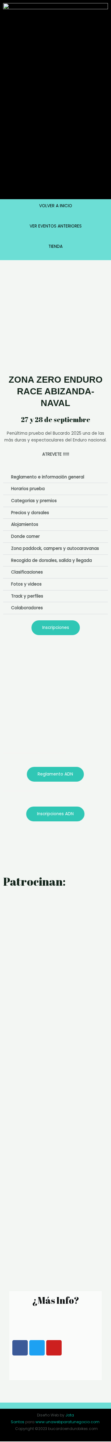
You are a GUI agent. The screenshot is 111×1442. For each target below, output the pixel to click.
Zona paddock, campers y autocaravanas (55, 548)
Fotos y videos (26, 584)
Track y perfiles (27, 596)
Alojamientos (24, 524)
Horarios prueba (28, 489)
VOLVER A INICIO (55, 206)
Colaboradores (27, 608)
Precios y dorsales (30, 513)
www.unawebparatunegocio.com (67, 1421)
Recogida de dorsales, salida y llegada (51, 560)
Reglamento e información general (47, 477)
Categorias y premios (34, 501)
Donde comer (25, 536)
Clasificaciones (27, 572)
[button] (55, 477)
